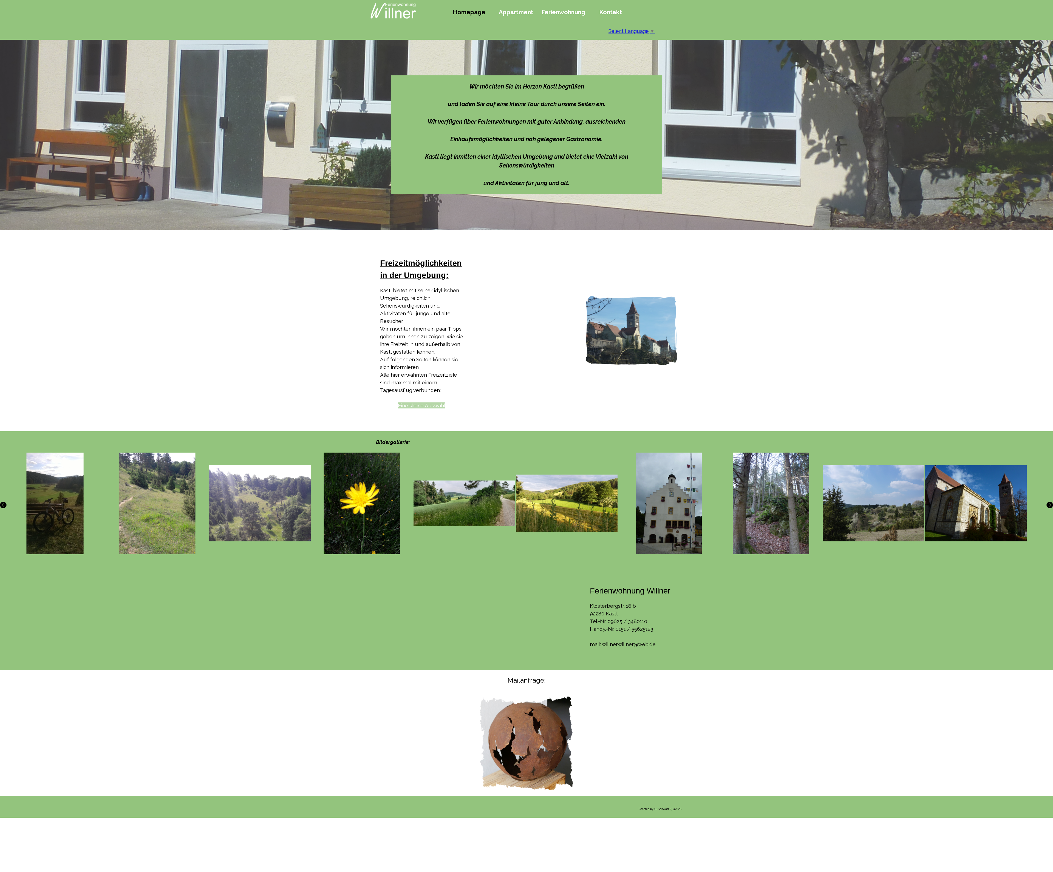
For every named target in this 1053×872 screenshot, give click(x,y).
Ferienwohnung (563, 12)
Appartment (516, 12)
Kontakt (610, 12)
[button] (55, 503)
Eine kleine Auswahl (421, 405)
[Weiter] (1049, 505)
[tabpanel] (526, 135)
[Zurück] (4, 505)
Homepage (469, 12)
